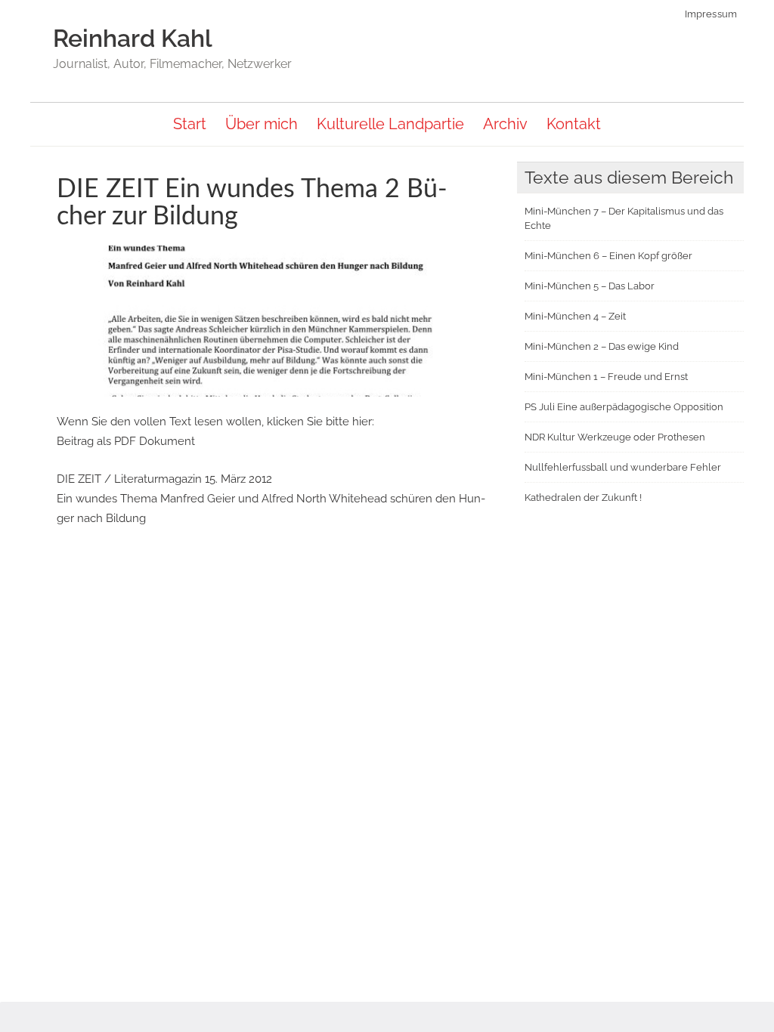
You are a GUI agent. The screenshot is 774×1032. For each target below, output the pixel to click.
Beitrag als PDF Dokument (126, 441)
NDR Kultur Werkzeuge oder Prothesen (615, 437)
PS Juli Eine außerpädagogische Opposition (624, 406)
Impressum (712, 14)
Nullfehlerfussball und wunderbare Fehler (623, 467)
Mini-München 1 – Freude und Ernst (606, 376)
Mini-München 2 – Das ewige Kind (602, 346)
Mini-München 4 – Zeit (575, 316)
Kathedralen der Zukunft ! (583, 497)
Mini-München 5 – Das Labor (590, 286)
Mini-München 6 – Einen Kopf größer (608, 255)
